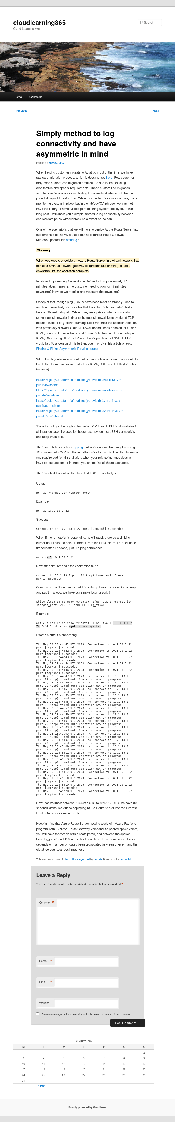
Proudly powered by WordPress (87, 1107)
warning (72, 239)
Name (45, 960)
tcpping (78, 447)
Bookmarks (35, 97)
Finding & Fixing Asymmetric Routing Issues (67, 348)
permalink (126, 859)
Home (18, 97)
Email (45, 981)
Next (157, 110)
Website (44, 1003)
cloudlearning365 (39, 22)
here (109, 177)
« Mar (41, 1086)
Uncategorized (81, 859)
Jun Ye (98, 859)
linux (68, 859)
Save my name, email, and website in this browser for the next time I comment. (87, 1014)
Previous (20, 110)
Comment (46, 902)
